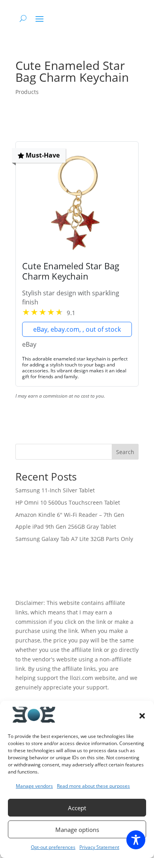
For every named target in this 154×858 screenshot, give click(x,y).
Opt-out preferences (53, 847)
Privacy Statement (99, 847)
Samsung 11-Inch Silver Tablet (55, 490)
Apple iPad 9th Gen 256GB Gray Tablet (65, 526)
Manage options (77, 830)
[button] (142, 716)
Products (27, 92)
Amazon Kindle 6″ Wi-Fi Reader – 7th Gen (69, 514)
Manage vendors (34, 786)
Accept (77, 808)
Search (125, 452)
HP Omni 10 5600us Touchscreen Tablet (67, 502)
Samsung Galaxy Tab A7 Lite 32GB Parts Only (74, 539)
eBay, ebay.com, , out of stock (77, 329)
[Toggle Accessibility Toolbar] (136, 840)
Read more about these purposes (93, 786)
